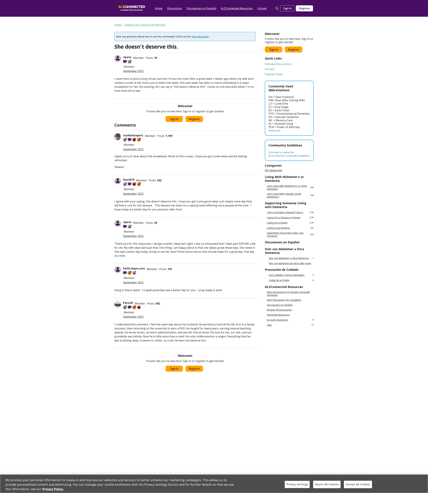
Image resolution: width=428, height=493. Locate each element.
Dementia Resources (278, 314)
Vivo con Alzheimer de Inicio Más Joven (290, 263)
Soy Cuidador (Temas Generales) (291, 275)
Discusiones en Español (279, 304)
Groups (269, 69)
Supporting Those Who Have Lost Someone (290, 234)
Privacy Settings (297, 484)
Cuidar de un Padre (291, 280)
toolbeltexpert (133, 135)
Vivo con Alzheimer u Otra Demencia (291, 258)
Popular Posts (274, 74)
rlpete (127, 57)
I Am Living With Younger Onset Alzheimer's (290, 195)
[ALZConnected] (131, 8)
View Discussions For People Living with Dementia (288, 293)
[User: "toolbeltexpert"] (117, 136)
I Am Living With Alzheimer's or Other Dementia (290, 187)
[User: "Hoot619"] (117, 181)
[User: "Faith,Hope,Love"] (117, 269)
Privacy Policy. (53, 489)
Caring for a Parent (290, 222)
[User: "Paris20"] (117, 304)
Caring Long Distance (290, 227)
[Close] (422, 483)
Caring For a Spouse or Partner (290, 217)
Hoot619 (128, 179)
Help (290, 325)
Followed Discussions (278, 64)
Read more (275, 130)
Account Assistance (290, 319)
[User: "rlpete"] (117, 58)
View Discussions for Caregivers (284, 299)
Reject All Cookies (327, 484)
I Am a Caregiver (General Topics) (290, 212)
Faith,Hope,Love (134, 268)
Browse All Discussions (279, 309)
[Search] (277, 8)
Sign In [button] (174, 119)
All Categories (273, 170)
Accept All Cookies (358, 484)
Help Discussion (200, 36)
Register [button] (194, 119)
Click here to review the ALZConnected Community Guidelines (289, 154)
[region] (214, 483)
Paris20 (128, 303)
